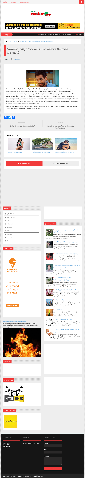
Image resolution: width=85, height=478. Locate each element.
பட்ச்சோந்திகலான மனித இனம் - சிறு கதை (66, 254)
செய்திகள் (9, 234)
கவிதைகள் (10, 224)
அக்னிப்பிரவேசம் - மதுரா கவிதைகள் (14, 321)
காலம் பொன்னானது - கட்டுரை (63, 320)
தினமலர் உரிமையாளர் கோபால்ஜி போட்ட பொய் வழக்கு (50, 34)
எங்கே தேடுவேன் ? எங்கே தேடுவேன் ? (65, 290)
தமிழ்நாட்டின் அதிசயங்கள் (62, 300)
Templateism (28, 476)
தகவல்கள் (9, 237)
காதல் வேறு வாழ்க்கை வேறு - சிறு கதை (66, 242)
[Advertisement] (42, 186)
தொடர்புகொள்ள (25, 2)
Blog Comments (25, 164)
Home (10, 41)
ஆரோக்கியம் (10, 214)
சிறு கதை (9, 227)
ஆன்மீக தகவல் (11, 217)
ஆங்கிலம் (13, 2)
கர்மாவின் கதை (59, 310)
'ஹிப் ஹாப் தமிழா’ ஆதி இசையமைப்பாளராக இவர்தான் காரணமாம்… (36, 41)
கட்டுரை (9, 221)
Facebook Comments (61, 164)
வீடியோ (9, 241)
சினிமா (15, 41)
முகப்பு (5, 2)
